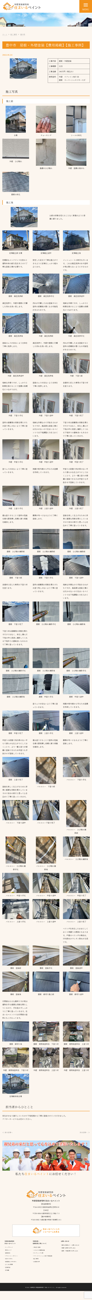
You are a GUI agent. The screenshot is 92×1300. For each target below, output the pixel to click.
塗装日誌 (7, 1267)
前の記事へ (9, 1132)
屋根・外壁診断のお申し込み (70, 1251)
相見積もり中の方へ (11, 1261)
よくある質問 (9, 1264)
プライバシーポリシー (11, 1256)
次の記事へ (83, 1132)
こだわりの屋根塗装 (39, 1250)
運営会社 (7, 1253)
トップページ (9, 1247)
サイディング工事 (38, 1253)
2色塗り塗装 (36, 1247)
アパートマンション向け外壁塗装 (42, 1256)
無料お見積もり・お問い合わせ (70, 1245)
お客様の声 (36, 1261)
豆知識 (7, 1270)
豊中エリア (8, 1250)
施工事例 (35, 1259)
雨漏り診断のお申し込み (68, 1248)
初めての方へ (9, 1259)
